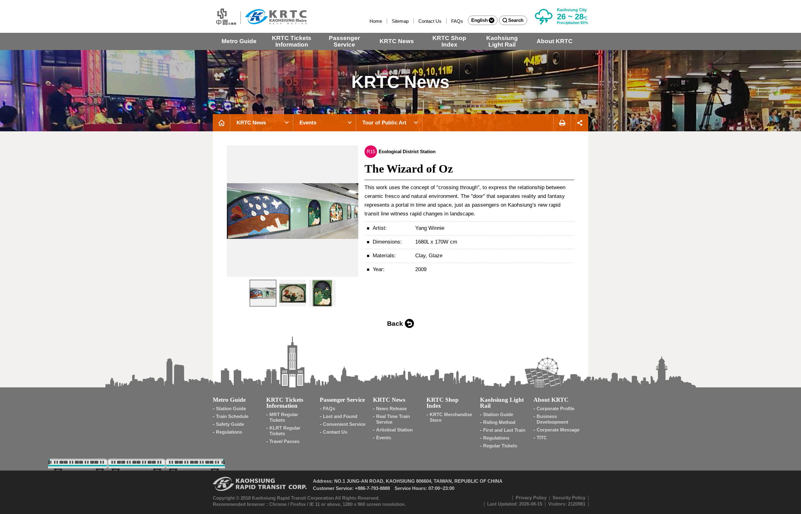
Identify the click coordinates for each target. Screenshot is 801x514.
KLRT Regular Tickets (284, 430)
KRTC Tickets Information (291, 41)
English (479, 20)
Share (579, 122)
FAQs (457, 21)
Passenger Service (344, 41)
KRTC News (397, 41)
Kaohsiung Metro (260, 16)
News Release (391, 408)
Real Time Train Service (393, 419)
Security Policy (569, 497)
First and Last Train (504, 430)
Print (562, 122)
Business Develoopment (552, 419)
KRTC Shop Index (449, 41)
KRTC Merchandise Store (451, 417)
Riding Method (499, 422)
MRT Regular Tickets (283, 417)
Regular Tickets (500, 445)
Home (376, 21)
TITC (542, 437)
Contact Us (429, 21)
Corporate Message (558, 429)
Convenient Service (344, 424)
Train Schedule (232, 416)
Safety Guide (230, 424)
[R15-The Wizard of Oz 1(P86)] (292, 211)
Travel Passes (284, 441)
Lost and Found (340, 416)
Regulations (229, 432)
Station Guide (231, 408)
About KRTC (555, 41)
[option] (292, 211)
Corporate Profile (555, 408)
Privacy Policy (531, 497)
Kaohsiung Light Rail (502, 41)
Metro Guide (239, 41)
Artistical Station (394, 429)
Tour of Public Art (384, 123)
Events (307, 123)
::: (367, 21)
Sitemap (400, 21)
